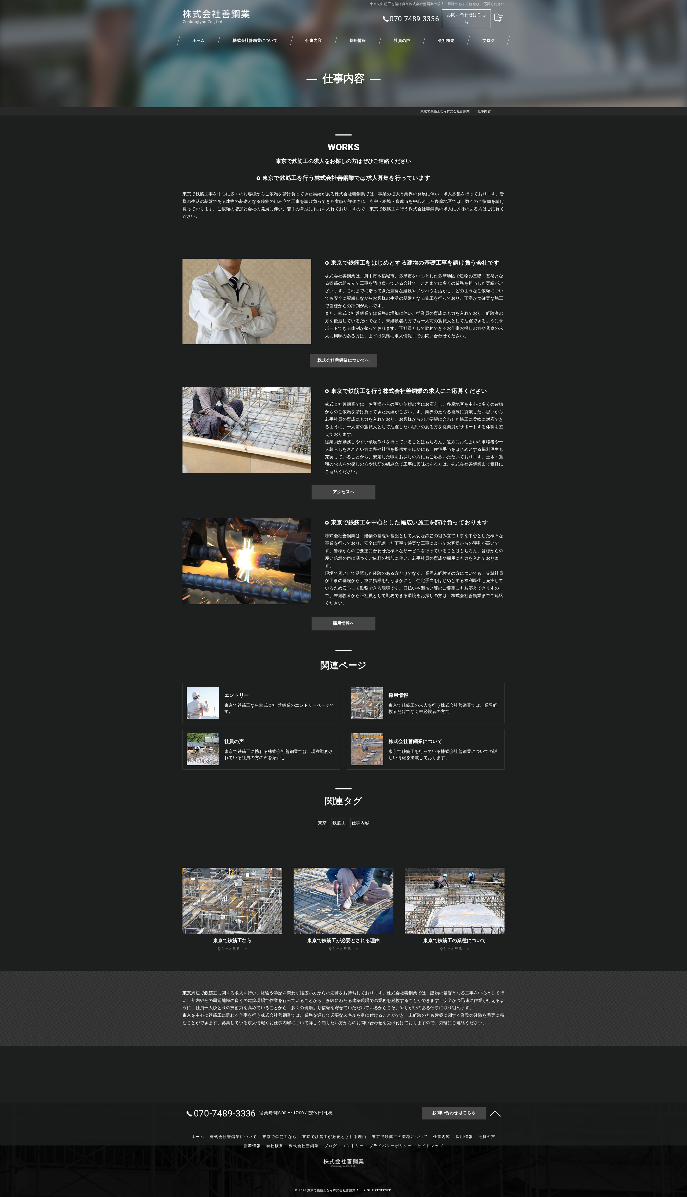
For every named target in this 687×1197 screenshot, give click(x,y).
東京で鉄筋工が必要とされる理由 (334, 1136)
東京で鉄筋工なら (279, 1136)
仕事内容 (360, 823)
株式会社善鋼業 (304, 1146)
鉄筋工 (339, 823)
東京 (322, 823)
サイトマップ (430, 1146)
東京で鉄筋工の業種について (400, 1136)
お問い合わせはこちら (466, 18)
